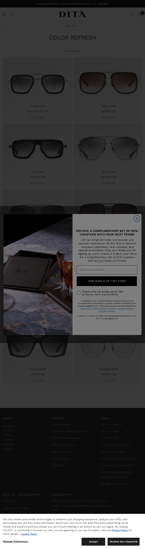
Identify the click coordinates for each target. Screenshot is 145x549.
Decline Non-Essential (123, 541)
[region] (72, 531)
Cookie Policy (29, 534)
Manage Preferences (15, 541)
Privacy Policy (119, 530)
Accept (93, 541)
